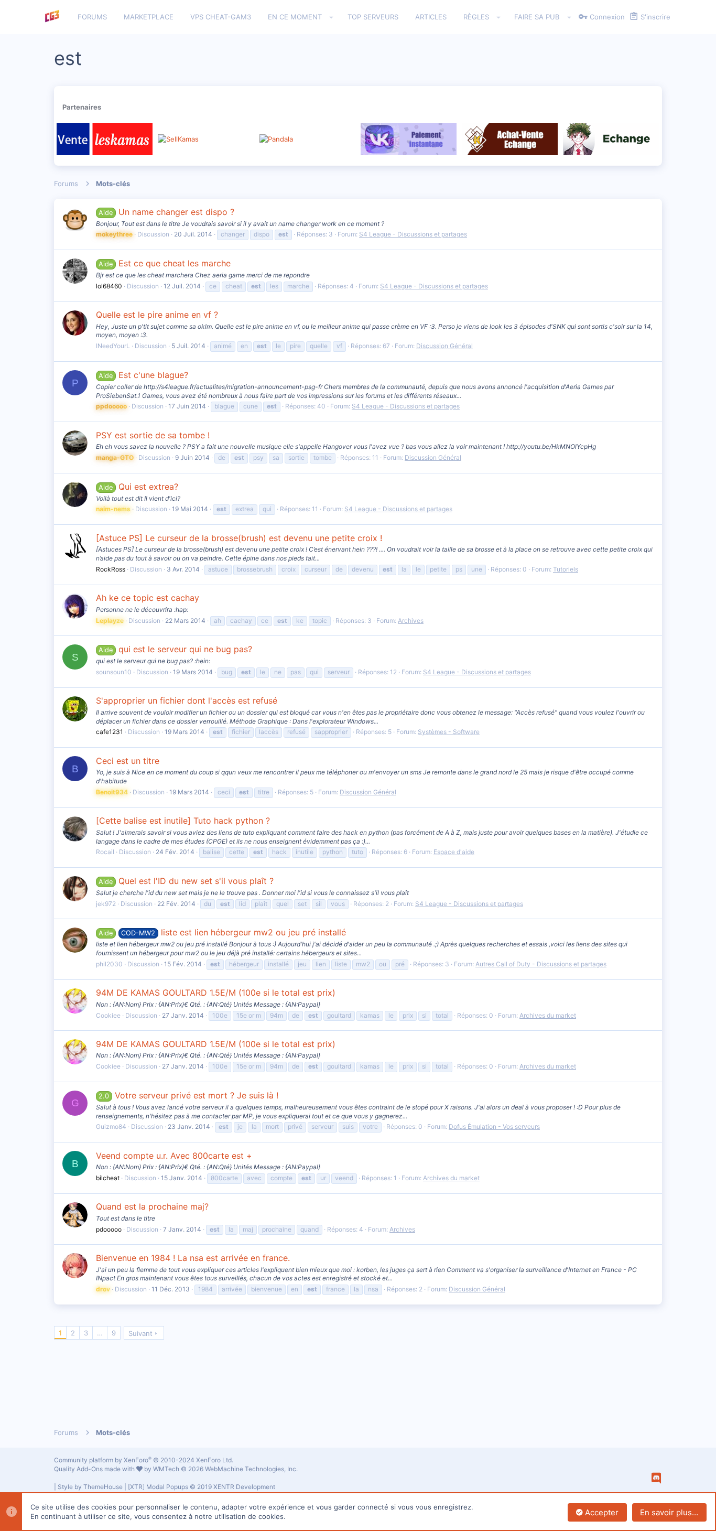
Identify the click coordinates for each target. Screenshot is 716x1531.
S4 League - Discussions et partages (413, 234)
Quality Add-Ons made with (95, 1469)
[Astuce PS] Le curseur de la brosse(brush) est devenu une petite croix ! (239, 538)
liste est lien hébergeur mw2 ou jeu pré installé (222, 932)
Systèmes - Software (449, 732)
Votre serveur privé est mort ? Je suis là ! (188, 1095)
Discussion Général (444, 346)
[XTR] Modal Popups (201, 1487)
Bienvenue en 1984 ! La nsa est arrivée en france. (193, 1258)
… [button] (100, 1333)
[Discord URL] (656, 1478)
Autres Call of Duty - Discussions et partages (540, 964)
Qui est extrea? (138, 486)
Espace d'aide (453, 852)
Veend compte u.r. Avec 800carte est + (174, 1155)
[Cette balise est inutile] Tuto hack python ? (183, 820)
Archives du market (547, 1015)
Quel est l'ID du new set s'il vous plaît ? (186, 881)
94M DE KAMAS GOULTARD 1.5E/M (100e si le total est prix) (215, 992)
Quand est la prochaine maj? (152, 1206)
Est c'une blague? (143, 375)
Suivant (140, 1333)
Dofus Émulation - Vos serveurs (494, 1126)
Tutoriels (565, 569)
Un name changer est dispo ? (166, 212)
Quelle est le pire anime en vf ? (157, 314)
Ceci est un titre (127, 761)
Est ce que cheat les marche (164, 263)
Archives (411, 620)
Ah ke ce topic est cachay (147, 597)
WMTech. (225, 1469)
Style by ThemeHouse (90, 1487)
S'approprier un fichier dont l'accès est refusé (186, 700)
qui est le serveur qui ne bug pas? (175, 649)
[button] (331, 17)
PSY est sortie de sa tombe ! (153, 435)
